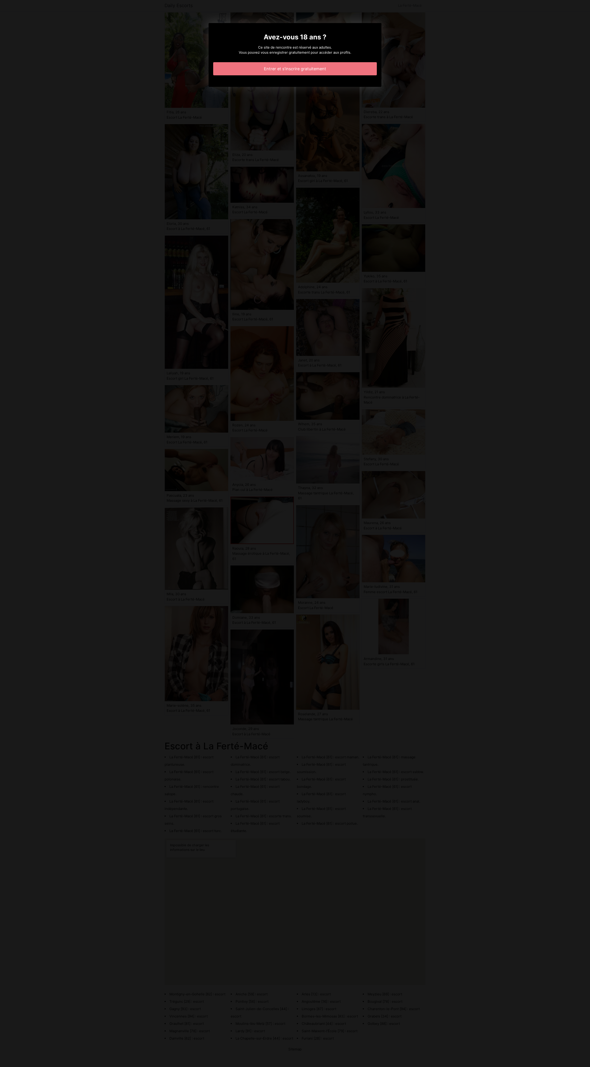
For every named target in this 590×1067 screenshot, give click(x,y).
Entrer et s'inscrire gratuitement (295, 68)
